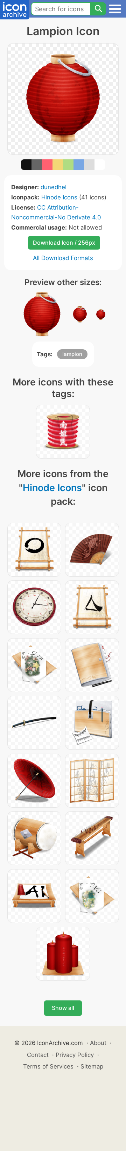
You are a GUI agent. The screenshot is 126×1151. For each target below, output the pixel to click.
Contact (38, 1054)
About (98, 1042)
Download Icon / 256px (64, 242)
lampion (72, 354)
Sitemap (91, 1066)
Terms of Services (48, 1066)
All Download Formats (63, 258)
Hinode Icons (59, 197)
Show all (63, 1007)
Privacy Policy (75, 1054)
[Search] (98, 8)
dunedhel (53, 187)
